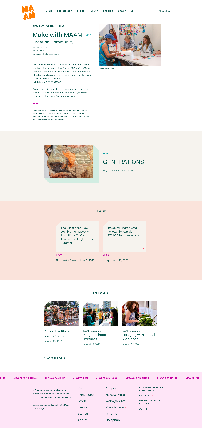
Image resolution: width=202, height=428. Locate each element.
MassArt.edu (115, 407)
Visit (49, 11)
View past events (43, 26)
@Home (111, 414)
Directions (145, 395)
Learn (81, 11)
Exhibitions (64, 11)
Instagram (140, 409)
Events (94, 11)
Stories (108, 11)
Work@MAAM (115, 401)
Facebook (146, 409)
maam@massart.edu (150, 400)
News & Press (115, 395)
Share (62, 26)
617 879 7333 (146, 403)
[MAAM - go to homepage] (28, 13)
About (122, 11)
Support (112, 389)
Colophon (113, 420)
